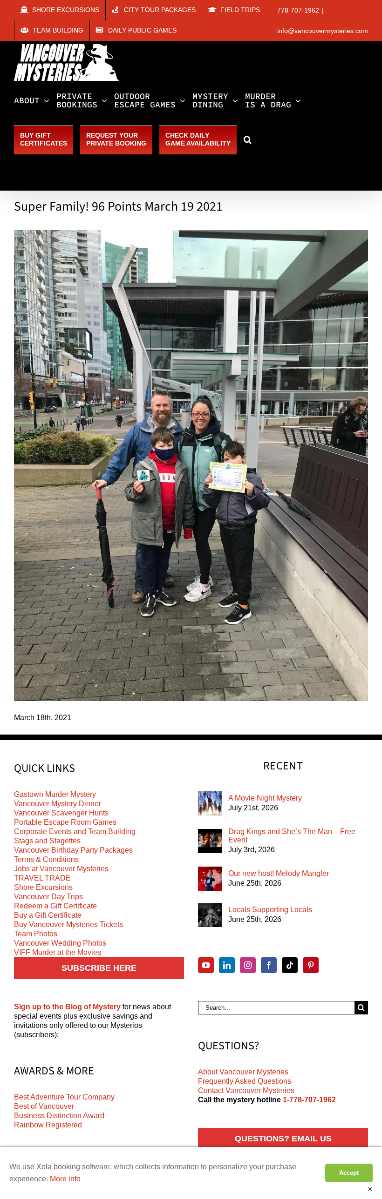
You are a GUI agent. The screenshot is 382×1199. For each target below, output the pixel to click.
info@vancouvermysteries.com (322, 30)
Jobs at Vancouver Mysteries (61, 869)
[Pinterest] (311, 965)
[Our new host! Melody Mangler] (210, 879)
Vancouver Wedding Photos (60, 943)
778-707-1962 (298, 10)
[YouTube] (206, 965)
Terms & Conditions (46, 859)
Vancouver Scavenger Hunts (61, 813)
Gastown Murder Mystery (55, 794)
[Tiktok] (290, 965)
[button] (248, 139)
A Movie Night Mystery (265, 798)
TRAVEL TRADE (42, 878)
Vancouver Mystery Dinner (57, 804)
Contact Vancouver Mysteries (246, 1090)
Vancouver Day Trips (48, 897)
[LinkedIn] (227, 965)
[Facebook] (269, 965)
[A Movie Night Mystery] (210, 803)
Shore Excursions (43, 887)
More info (65, 1179)
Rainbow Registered (48, 1125)
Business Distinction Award (59, 1116)
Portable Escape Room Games (65, 822)
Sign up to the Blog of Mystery (67, 1007)
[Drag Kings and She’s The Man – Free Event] (210, 841)
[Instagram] (248, 965)
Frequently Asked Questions (244, 1081)
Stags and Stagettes (47, 841)
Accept (349, 1172)
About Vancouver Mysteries (243, 1072)
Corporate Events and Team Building (75, 831)
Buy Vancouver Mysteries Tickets (68, 924)
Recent (283, 766)
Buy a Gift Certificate (48, 915)
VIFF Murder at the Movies (57, 952)
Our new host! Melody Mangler (278, 873)
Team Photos (35, 934)
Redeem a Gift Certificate (55, 906)
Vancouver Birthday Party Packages (73, 850)
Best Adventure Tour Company (64, 1097)
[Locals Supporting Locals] (210, 915)
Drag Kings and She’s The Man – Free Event (291, 836)
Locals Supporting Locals (270, 910)
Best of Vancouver (44, 1106)
